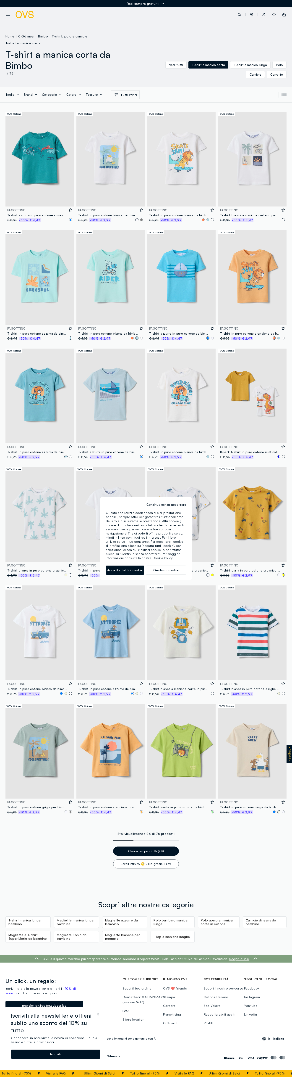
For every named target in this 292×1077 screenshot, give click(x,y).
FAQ (48, 1073)
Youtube (251, 1006)
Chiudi (279, 1073)
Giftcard (170, 1023)
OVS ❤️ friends (175, 988)
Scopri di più (239, 959)
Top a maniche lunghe (172, 937)
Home (9, 36)
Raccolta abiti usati (219, 1014)
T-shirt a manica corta (23, 43)
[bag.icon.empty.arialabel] (284, 14)
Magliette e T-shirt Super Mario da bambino (27, 936)
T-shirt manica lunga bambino (24, 922)
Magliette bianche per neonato (122, 936)
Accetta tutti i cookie (125, 570)
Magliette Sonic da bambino (71, 936)
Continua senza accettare (166, 504)
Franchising (172, 1014)
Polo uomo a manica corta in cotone (217, 922)
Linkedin (250, 1014)
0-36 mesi (26, 36)
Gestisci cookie (166, 570)
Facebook (251, 988)
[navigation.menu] (7, 15)
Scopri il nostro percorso (223, 988)
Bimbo (43, 36)
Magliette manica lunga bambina (75, 922)
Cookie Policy (162, 558)
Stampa (169, 997)
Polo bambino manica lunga (171, 922)
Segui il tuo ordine (137, 988)
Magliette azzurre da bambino (121, 922)
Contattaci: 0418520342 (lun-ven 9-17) (143, 999)
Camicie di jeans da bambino (261, 922)
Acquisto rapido (40, 200)
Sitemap (113, 1056)
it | (276, 1038)
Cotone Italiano (216, 997)
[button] (251, 14)
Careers (169, 1006)
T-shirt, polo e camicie (69, 36)
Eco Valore (212, 1006)
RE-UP (209, 1023)
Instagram (252, 997)
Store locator (133, 1019)
